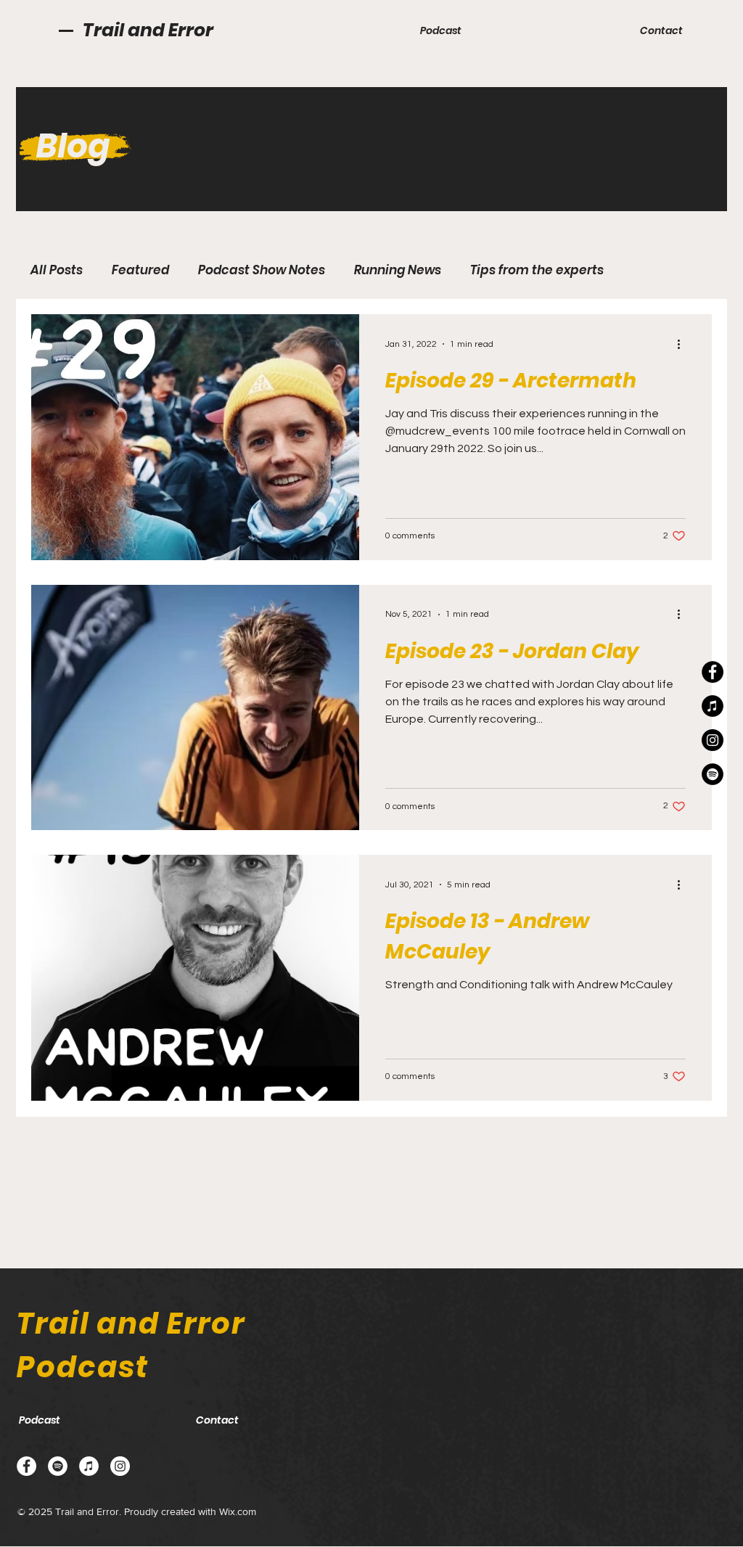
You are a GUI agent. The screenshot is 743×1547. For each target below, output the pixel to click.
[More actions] (683, 344)
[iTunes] (712, 706)
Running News (397, 270)
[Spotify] (712, 774)
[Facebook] (712, 672)
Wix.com (237, 1511)
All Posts (56, 270)
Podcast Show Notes (261, 270)
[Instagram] (712, 740)
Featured (140, 270)
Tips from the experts (537, 270)
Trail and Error (148, 30)
